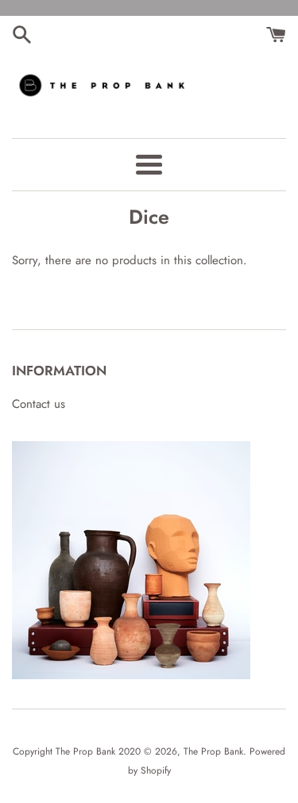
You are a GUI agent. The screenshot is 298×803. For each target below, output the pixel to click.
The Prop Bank (213, 751)
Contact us (38, 404)
